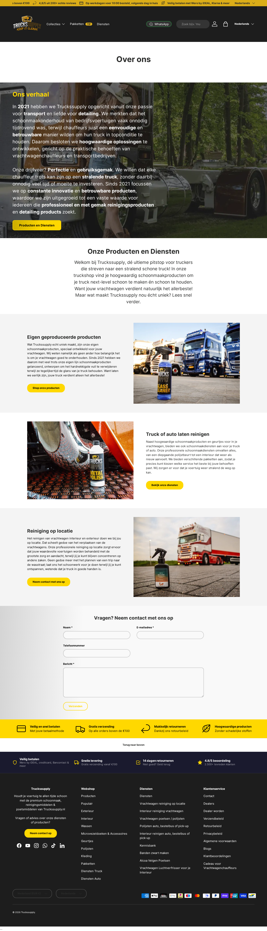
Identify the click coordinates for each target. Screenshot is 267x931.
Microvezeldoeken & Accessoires (104, 833)
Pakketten (80, 24)
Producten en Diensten (37, 225)
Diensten (103, 24)
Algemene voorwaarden (220, 841)
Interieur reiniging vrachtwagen (161, 811)
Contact (208, 796)
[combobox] (193, 24)
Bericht (67, 663)
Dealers (208, 803)
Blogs (207, 848)
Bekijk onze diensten (164, 485)
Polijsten (87, 848)
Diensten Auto (91, 878)
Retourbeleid (212, 826)
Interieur (87, 818)
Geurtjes (87, 841)
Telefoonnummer (74, 645)
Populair (87, 803)
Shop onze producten (46, 387)
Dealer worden (213, 811)
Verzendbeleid (213, 818)
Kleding (86, 856)
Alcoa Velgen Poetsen (155, 860)
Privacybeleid (212, 833)
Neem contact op (40, 833)
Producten (88, 796)
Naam (67, 627)
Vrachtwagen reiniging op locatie (162, 803)
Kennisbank (148, 845)
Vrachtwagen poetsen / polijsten (162, 818)
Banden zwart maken (154, 853)
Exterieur (87, 811)
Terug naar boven (133, 744)
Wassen (86, 826)
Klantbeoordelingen (217, 856)
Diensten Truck (91, 871)
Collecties (53, 24)
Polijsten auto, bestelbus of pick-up (164, 826)
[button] (225, 24)
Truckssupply (28, 912)
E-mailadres (144, 627)
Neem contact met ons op (49, 581)
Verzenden (75, 706)
